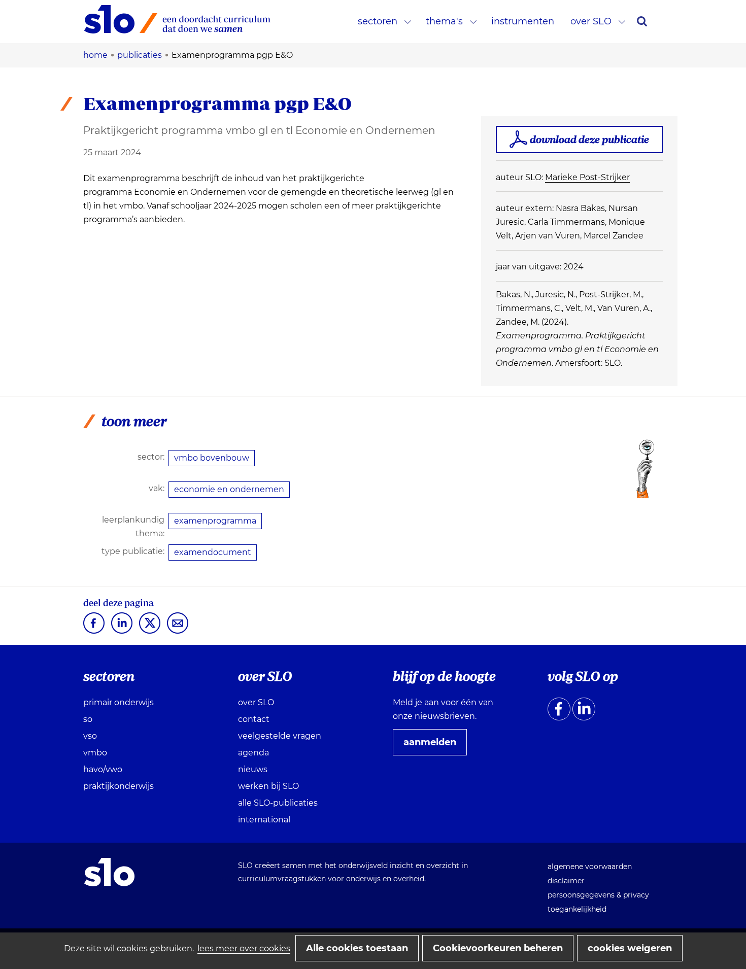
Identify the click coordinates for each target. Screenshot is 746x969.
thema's (444, 21)
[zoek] (642, 21)
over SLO (591, 21)
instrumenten (522, 21)
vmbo (95, 752)
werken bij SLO (268, 786)
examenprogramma (215, 521)
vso (90, 736)
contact (253, 719)
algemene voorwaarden (590, 866)
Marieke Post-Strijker (587, 177)
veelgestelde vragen (279, 736)
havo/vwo (102, 769)
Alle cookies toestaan (357, 948)
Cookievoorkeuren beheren (498, 948)
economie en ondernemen (229, 489)
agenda (253, 752)
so (87, 719)
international (264, 819)
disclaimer (566, 880)
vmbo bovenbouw (211, 458)
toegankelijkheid (577, 909)
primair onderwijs (118, 702)
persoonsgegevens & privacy (598, 894)
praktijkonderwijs (118, 786)
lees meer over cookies (243, 948)
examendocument (212, 552)
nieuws (252, 769)
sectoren (377, 21)
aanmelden (433, 745)
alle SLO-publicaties (278, 803)
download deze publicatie (589, 139)
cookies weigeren (630, 948)
